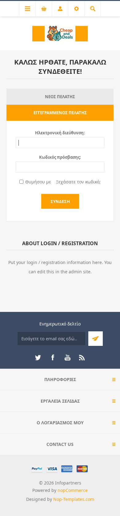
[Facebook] (53, 358)
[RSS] (82, 358)
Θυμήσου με (38, 182)
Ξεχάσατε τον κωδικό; (78, 182)
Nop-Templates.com (73, 499)
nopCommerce (73, 490)
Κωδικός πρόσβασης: (60, 157)
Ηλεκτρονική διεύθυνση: (60, 133)
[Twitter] (38, 358)
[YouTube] (67, 358)
